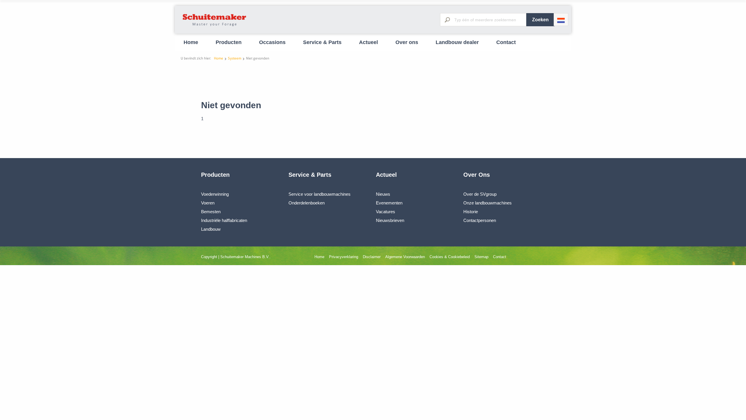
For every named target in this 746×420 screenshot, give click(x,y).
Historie (470, 211)
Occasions (272, 42)
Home (191, 42)
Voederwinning (215, 194)
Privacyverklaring (343, 257)
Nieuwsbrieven (390, 220)
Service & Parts (322, 42)
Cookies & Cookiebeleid (450, 257)
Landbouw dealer (457, 42)
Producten (229, 42)
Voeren (207, 202)
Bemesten (211, 211)
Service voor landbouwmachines (319, 194)
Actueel (368, 42)
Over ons (406, 42)
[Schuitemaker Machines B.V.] (215, 26)
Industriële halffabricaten (224, 220)
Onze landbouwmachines (487, 202)
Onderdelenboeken (306, 202)
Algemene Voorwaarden (405, 257)
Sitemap (481, 257)
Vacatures (385, 211)
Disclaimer (372, 257)
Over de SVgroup (480, 194)
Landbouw (211, 229)
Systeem (234, 58)
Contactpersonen (479, 220)
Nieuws (383, 194)
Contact (506, 42)
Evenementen (389, 202)
